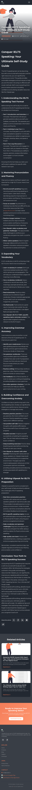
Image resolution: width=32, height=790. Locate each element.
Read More (6, 667)
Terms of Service (5, 765)
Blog (7, 24)
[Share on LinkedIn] (22, 620)
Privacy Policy (4, 763)
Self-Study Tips (13, 24)
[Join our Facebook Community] (7, 739)
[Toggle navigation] (29, 2)
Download (4, 756)
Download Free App (16, 718)
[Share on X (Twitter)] (13, 620)
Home (3, 24)
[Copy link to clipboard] (3, 624)
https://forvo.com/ (9, 210)
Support (3, 754)
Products (3, 750)
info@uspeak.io (7, 772)
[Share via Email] (26, 620)
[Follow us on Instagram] (2, 739)
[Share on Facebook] (18, 620)
